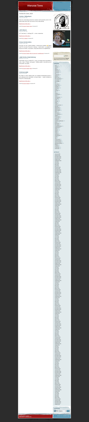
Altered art (57, 70)
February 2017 (57, 258)
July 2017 (57, 251)
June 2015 (57, 284)
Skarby (56, 128)
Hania (56, 95)
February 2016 (57, 273)
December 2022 (58, 169)
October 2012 (57, 326)
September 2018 (58, 233)
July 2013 (57, 314)
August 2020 (57, 205)
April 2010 (57, 366)
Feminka (27, 26)
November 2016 (58, 262)
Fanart (56, 89)
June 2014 (57, 300)
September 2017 (58, 248)
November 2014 (58, 293)
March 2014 (57, 304)
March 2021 (57, 196)
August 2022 (57, 173)
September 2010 (58, 359)
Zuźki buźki (57, 148)
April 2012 (57, 334)
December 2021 (58, 184)
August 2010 (57, 360)
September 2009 (58, 375)
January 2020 (57, 214)
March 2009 (57, 383)
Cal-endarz (57, 80)
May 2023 (57, 164)
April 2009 (57, 381)
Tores (69, 415)
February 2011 (57, 352)
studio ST (27, 415)
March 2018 (57, 240)
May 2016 (57, 269)
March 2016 (57, 272)
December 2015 (58, 276)
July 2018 (57, 235)
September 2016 (58, 264)
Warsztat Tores (35, 5)
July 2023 (57, 161)
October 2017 (57, 247)
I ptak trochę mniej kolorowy (27, 57)
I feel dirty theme (22, 415)
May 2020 (57, 209)
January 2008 (57, 400)
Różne (56, 122)
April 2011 (57, 350)
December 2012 (58, 323)
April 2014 (57, 302)
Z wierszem (57, 147)
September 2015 (58, 280)
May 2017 (57, 254)
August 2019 (57, 221)
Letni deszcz (23, 30)
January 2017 (57, 259)
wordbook (57, 145)
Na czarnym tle (34, 53)
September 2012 (58, 327)
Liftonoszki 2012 (58, 105)
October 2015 (57, 279)
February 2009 (57, 384)
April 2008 (57, 396)
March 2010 (57, 367)
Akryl (56, 68)
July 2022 (57, 175)
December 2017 (58, 244)
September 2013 (58, 312)
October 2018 (57, 231)
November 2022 (58, 171)
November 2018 (58, 230)
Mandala (56, 106)
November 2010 (58, 356)
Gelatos (56, 93)
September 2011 (58, 343)
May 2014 (57, 301)
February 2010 (57, 368)
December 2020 (58, 200)
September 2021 (58, 188)
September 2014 (58, 296)
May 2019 (57, 223)
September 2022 (58, 172)
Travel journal (57, 139)
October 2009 (57, 373)
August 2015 (57, 281)
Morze (56, 111)
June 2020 (57, 208)
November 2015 (58, 277)
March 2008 (57, 397)
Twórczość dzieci (58, 141)
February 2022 (57, 181)
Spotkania (57, 134)
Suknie (31, 26)
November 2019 (58, 217)
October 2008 (57, 388)
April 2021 (57, 194)
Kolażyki (56, 101)
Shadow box (57, 127)
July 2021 (57, 190)
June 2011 (57, 347)
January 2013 (57, 322)
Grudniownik (57, 94)
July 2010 (57, 362)
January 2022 (57, 183)
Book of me (57, 77)
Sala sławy (57, 124)
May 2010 (57, 364)
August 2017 (57, 250)
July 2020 (57, 206)
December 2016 (58, 260)
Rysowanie (57, 123)
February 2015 (57, 289)
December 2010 (58, 355)
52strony (56, 66)
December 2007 (58, 401)
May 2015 (57, 285)
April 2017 (57, 255)
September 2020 (58, 204)
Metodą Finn (57, 107)
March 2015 (57, 288)
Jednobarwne (57, 97)
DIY (55, 82)
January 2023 (57, 168)
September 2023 (58, 160)
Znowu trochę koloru (25, 42)
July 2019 (57, 222)
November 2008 (58, 387)
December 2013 (58, 308)
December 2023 (58, 156)
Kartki (56, 99)
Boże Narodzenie (58, 78)
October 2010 (57, 358)
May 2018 (57, 238)
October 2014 (57, 294)
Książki (56, 103)
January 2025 (57, 154)
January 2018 (57, 243)
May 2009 (57, 380)
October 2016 (57, 263)
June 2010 (57, 363)
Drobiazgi (25, 38)
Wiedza (56, 144)
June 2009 (57, 379)
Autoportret (57, 74)
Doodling (56, 86)
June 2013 (57, 316)
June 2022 (57, 176)
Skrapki (56, 130)
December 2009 (58, 371)
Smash (56, 132)
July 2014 (57, 298)
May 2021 (57, 193)
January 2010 (57, 370)
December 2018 (58, 229)
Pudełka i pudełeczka (59, 120)
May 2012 (57, 333)
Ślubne (56, 131)
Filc (55, 91)
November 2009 (58, 372)
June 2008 (57, 393)
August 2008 (57, 391)
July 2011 (57, 346)
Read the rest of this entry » (24, 23)
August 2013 (57, 313)
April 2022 (57, 179)
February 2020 (57, 213)
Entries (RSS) (21, 416)
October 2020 (57, 202)
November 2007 (58, 402)
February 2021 (57, 197)
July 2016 (57, 267)
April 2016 (57, 271)
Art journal (24, 26)
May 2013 (57, 317)
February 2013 (57, 321)
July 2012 (57, 330)
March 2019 (57, 225)
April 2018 (57, 239)
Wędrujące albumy (58, 143)
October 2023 (57, 159)
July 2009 (57, 377)
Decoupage (57, 81)
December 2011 (58, 339)
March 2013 (57, 319)
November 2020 (58, 201)
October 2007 (57, 404)
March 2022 (57, 180)
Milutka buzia (57, 109)
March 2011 (57, 351)
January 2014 (57, 306)
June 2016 (57, 268)
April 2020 (57, 210)
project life (57, 118)
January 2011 (57, 354)
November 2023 (58, 158)
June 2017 (57, 252)
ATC (23, 38)
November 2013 (58, 309)
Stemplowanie (57, 135)
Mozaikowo (57, 112)
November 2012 (58, 325)
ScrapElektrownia (41, 53)
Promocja (57, 119)
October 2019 (57, 218)
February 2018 (57, 242)
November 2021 (58, 185)
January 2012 (57, 338)
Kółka (31, 53)
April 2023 (57, 165)
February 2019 (57, 226)
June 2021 (57, 192)
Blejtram (56, 76)
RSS (57, 410)
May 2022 (57, 177)
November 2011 (58, 341)
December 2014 (58, 292)
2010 (56, 65)
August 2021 (57, 189)
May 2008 (57, 395)
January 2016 (57, 275)
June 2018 (57, 237)
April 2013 (57, 318)
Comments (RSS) (28, 416)
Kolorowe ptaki (23, 72)
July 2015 (57, 283)
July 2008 (57, 392)
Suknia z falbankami (25, 16)
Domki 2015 (57, 85)
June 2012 (57, 331)
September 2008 (58, 389)
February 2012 (57, 337)
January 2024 (57, 155)
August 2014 (57, 297)
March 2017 (57, 256)
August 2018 (57, 234)
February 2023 (57, 167)
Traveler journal (58, 140)
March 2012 (57, 335)
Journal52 (57, 98)
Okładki (56, 115)
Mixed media (57, 110)
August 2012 (57, 329)
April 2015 (57, 287)
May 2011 (57, 348)
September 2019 (58, 219)
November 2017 (58, 246)
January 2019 (57, 227)
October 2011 (57, 342)
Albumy (56, 69)
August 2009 (57, 376)
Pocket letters (57, 116)
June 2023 (57, 163)
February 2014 (57, 305)
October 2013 (57, 310)
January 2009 (57, 385)
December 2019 (58, 215)
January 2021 (57, 198)
